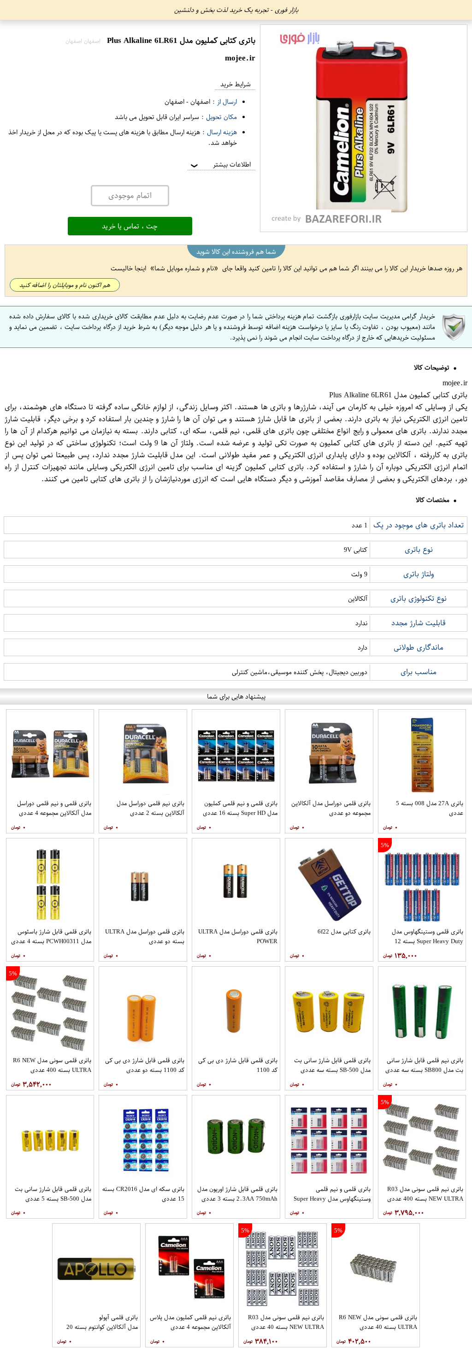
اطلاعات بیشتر (220, 164)
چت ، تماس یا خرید (130, 226)
